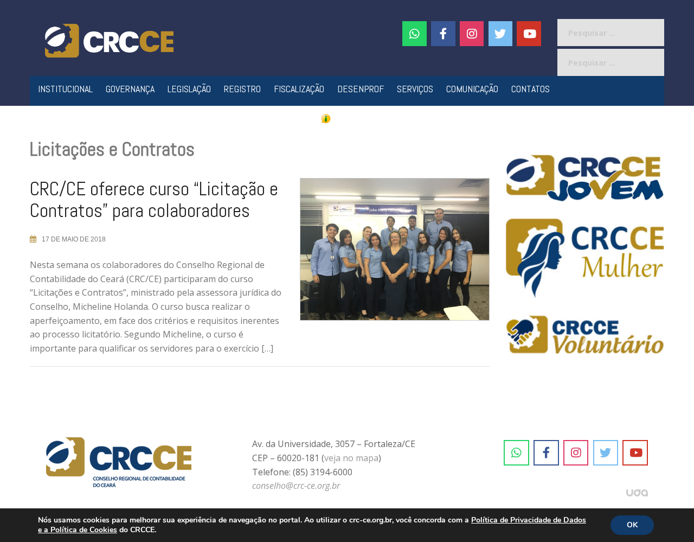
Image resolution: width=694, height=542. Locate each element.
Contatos (530, 88)
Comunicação (472, 88)
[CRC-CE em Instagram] (576, 453)
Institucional (65, 88)
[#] (472, 33)
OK (632, 525)
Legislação (189, 88)
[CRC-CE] (109, 40)
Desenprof (360, 88)
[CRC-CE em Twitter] (501, 33)
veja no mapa (351, 458)
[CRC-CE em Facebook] (443, 33)
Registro (242, 88)
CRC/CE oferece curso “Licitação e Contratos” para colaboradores (154, 199)
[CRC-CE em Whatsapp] (414, 33)
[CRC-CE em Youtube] (529, 33)
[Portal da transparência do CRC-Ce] (347, 118)
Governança (130, 88)
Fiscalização (299, 88)
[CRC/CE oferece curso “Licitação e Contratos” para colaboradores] (387, 254)
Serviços (415, 88)
